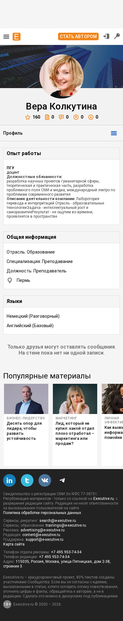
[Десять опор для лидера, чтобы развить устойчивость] (26, 399)
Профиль (13, 133)
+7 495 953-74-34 (66, 552)
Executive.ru (103, 498)
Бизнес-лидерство (26, 418)
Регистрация (117, 36)
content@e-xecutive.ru (41, 535)
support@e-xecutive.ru (44, 539)
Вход (106, 36)
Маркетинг (66, 418)
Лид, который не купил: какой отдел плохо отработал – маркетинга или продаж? (75, 433)
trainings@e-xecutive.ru (66, 525)
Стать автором (78, 36)
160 (36, 117)
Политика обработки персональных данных (42, 513)
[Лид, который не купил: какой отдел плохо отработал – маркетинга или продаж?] (74, 399)
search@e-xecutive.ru (57, 520)
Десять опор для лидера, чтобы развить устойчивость (24, 431)
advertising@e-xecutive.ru (42, 530)
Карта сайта (14, 544)
